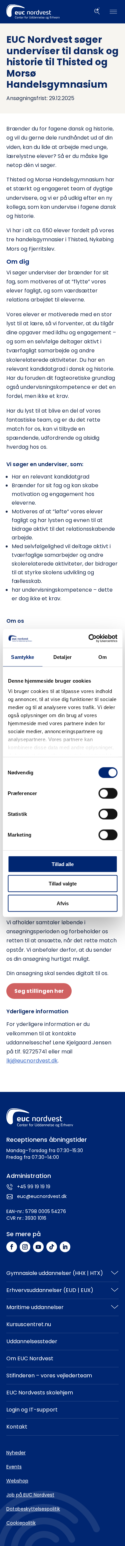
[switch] (107, 793)
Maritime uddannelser (35, 1307)
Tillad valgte (63, 883)
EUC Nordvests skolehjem (39, 1392)
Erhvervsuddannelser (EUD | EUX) (49, 1290)
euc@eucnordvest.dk (42, 1196)
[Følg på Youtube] (38, 1246)
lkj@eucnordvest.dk (32, 1060)
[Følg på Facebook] (11, 1246)
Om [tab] (102, 657)
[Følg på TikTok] (51, 1246)
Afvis (63, 903)
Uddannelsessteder (31, 1341)
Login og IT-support (32, 1409)
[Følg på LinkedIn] (65, 1246)
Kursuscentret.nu (28, 1324)
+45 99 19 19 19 (33, 1186)
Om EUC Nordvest (29, 1358)
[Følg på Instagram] (25, 1246)
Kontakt (16, 1427)
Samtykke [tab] (22, 657)
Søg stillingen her (39, 991)
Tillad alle (63, 864)
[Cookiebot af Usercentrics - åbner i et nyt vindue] (89, 638)
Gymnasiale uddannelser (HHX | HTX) (54, 1273)
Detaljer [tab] (62, 657)
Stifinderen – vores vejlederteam (49, 1375)
